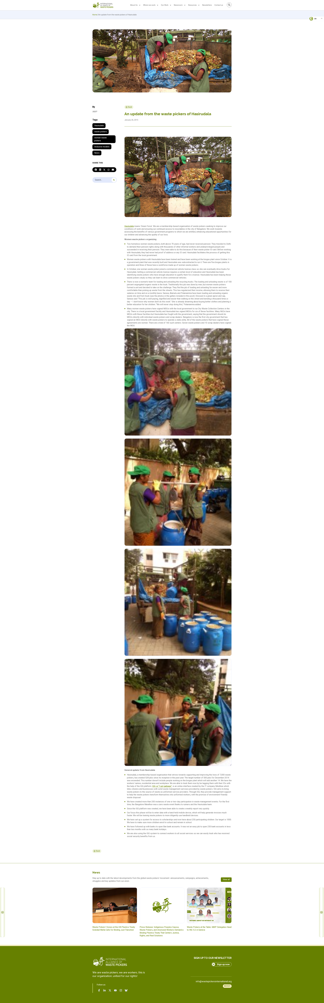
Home (94, 15)
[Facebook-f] (99, 990)
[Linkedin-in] (104, 990)
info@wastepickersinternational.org (214, 981)
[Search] (114, 180)
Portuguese (316, 31)
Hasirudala (99, 125)
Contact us (218, 5)
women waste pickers (100, 139)
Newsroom (178, 5)
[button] (96, 170)
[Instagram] (120, 990)
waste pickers (100, 131)
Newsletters (207, 5)
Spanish (314, 36)
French (314, 21)
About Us (134, 5)
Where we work (149, 5)
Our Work (164, 5)
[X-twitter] (110, 990)
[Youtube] (115, 990)
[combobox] (104, 180)
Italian (313, 26)
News (96, 153)
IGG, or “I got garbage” (162, 786)
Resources (192, 5)
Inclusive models (101, 146)
